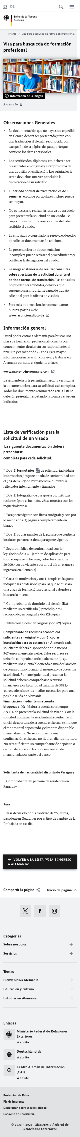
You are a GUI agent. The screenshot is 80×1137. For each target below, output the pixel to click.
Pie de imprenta (13, 1101)
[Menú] (72, 7)
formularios (25, 470)
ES (5, 6)
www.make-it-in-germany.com (26, 371)
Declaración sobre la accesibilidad (25, 1108)
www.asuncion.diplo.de (26, 315)
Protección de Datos (16, 1095)
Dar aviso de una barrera (18, 1114)
